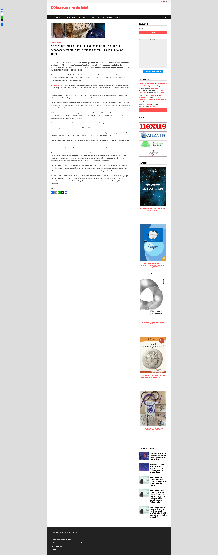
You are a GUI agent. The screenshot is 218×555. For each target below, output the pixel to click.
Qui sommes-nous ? (70, 17)
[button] (153, 53)
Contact (118, 17)
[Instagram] (166, 1)
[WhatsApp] (2, 17)
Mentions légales (57, 546)
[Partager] (2, 24)
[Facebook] (162, 1)
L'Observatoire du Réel (69, 7)
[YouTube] (164, 1)
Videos (93, 17)
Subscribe (153, 32)
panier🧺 (109, 17)
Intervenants (83, 17)
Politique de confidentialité (61, 540)
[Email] (2, 14)
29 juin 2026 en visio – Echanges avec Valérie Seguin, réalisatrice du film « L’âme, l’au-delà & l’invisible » (158, 481)
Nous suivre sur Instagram (153, 71)
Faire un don (153, 110)
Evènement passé (56, 42)
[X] (2, 21)
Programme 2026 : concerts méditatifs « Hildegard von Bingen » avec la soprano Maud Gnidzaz (158, 456)
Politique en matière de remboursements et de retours (70, 543)
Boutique (101, 17)
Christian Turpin (56, 85)
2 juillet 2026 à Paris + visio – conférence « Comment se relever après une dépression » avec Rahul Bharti (157, 468)
